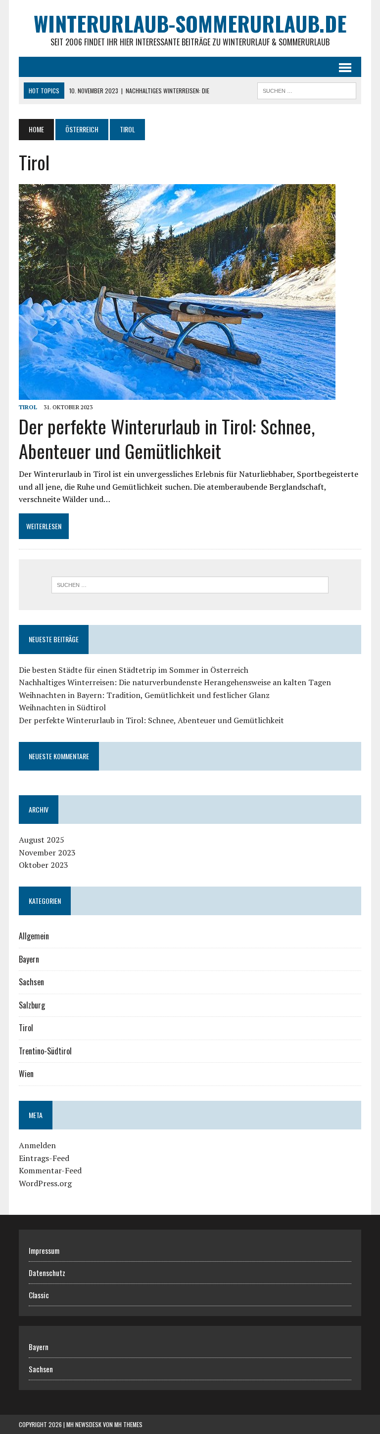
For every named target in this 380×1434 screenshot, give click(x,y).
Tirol (28, 407)
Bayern (29, 959)
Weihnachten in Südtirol (62, 707)
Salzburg (32, 1005)
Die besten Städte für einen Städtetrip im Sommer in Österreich (133, 669)
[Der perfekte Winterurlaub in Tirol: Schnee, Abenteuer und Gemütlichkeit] (177, 393)
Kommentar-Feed (50, 1170)
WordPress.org (45, 1183)
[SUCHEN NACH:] (306, 89)
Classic (39, 1294)
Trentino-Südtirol (45, 1051)
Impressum (44, 1250)
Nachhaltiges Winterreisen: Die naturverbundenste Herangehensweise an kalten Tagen (175, 682)
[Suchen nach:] (190, 585)
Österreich (81, 129)
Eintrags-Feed (44, 1158)
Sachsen (31, 982)
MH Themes (128, 1424)
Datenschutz (47, 1272)
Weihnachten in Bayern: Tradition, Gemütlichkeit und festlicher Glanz (144, 695)
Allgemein (34, 936)
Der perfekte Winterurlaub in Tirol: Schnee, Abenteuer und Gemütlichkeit (167, 438)
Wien (26, 1074)
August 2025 (41, 839)
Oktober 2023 (43, 864)
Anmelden (37, 1145)
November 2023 (47, 852)
